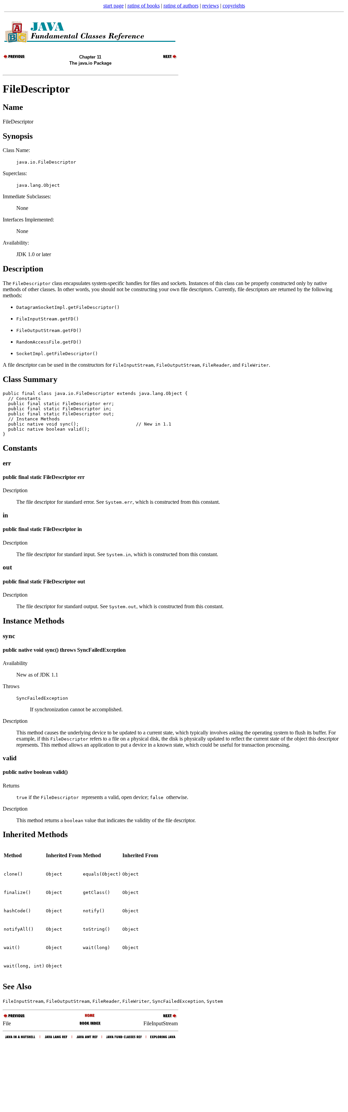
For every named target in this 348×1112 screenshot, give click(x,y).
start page (113, 6)
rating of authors (180, 6)
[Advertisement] (174, 1074)
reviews (210, 6)
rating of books (143, 6)
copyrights (234, 6)
